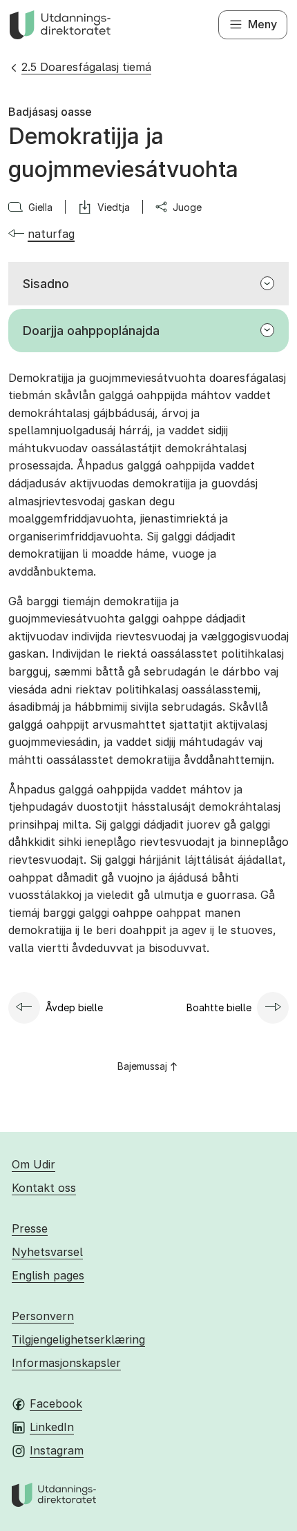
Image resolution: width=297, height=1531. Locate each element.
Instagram (57, 1450)
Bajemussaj (142, 1066)
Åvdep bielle (74, 1007)
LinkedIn (52, 1427)
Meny (262, 24)
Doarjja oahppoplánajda (91, 330)
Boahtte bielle (218, 1007)
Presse (30, 1228)
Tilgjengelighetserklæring (78, 1339)
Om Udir (33, 1164)
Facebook (56, 1403)
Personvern (43, 1316)
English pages (48, 1275)
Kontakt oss (44, 1188)
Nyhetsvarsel (47, 1252)
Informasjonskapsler (66, 1363)
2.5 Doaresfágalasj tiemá (86, 67)
